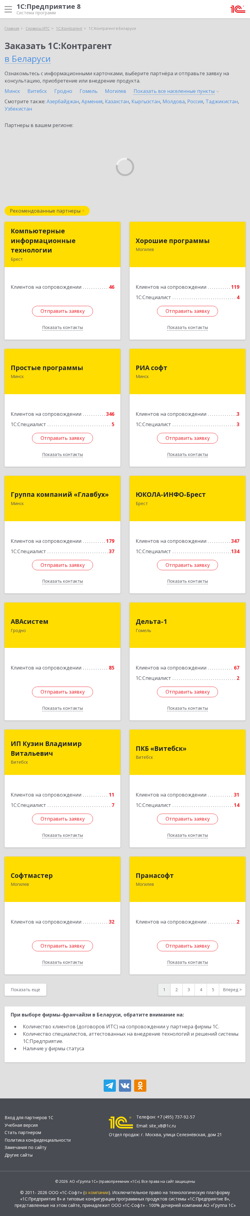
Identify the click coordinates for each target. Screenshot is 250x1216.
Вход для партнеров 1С (29, 1117)
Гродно (63, 91)
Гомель (89, 91)
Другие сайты (19, 1155)
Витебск (37, 91)
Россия (195, 101)
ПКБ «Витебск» (161, 748)
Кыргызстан (145, 101)
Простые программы (47, 367)
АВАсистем (29, 621)
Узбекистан (18, 108)
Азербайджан (63, 101)
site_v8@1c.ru (162, 1126)
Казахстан (117, 101)
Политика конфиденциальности (38, 1140)
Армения (91, 101)
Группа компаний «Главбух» (60, 494)
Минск (12, 91)
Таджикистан (221, 101)
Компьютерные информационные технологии (43, 240)
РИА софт (151, 367)
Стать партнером (23, 1132)
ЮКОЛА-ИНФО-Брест (171, 494)
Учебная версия (21, 1125)
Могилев (115, 91)
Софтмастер (32, 875)
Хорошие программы (173, 240)
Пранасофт (155, 875)
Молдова (173, 101)
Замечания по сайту (25, 1147)
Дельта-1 (151, 621)
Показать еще (25, 989)
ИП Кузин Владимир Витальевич (46, 748)
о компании (96, 1192)
